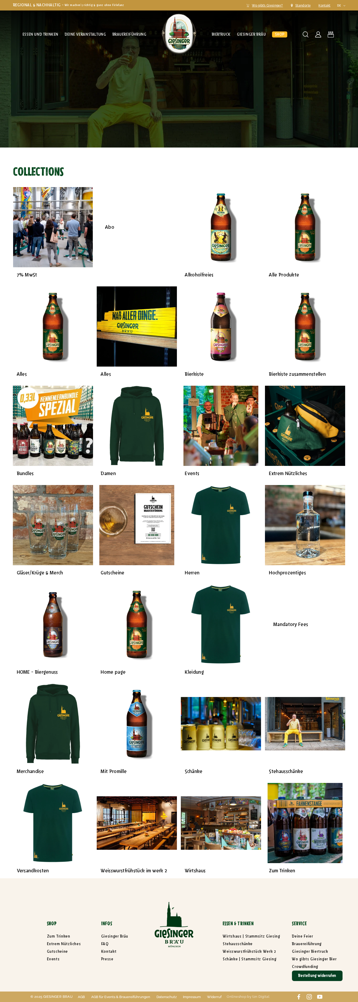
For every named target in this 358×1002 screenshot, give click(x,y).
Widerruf (214, 997)
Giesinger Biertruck (310, 951)
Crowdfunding (305, 966)
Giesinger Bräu (114, 936)
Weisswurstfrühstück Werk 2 (249, 951)
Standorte (303, 5)
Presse (107, 959)
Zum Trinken (58, 936)
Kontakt (324, 5)
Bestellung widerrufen (317, 975)
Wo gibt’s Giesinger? (267, 5)
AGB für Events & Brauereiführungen (120, 997)
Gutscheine (57, 951)
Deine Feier (302, 936)
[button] (40, 34)
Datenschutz (166, 997)
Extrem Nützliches (64, 943)
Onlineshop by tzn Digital (248, 997)
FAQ (105, 943)
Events (53, 959)
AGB (81, 997)
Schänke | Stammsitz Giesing (249, 959)
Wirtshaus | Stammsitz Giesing (251, 936)
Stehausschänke (238, 943)
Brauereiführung (307, 943)
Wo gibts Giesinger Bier (314, 959)
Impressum (192, 997)
